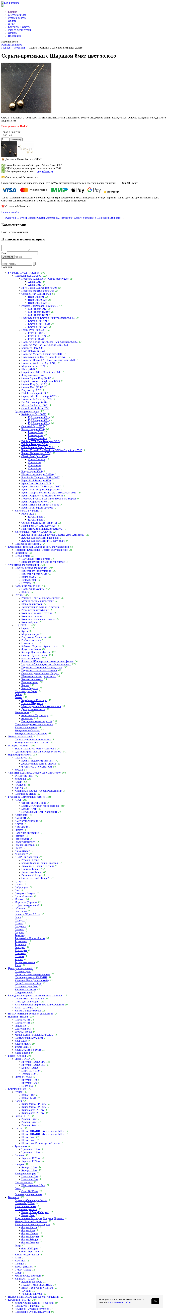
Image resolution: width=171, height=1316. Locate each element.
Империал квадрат (25, 1173)
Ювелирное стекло (25, 793)
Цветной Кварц (30, 869)
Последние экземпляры (28, 543)
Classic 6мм (34, 465)
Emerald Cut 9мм (37, 320)
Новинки (19, 47)
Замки (18, 697)
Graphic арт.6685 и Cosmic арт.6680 (41, 372)
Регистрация (8, 44)
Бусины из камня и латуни (36, 613)
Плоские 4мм (22, 1022)
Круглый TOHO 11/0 (33, 1061)
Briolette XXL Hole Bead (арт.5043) (40, 441)
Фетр (18, 1245)
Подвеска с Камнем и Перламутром (41, 667)
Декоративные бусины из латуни (40, 607)
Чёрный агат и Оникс (33, 802)
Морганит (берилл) (26, 902)
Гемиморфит (22, 838)
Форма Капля (29, 1227)
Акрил (19, 781)
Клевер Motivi (23, 1043)
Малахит (20, 899)
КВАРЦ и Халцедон (26, 857)
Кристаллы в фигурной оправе (32, 1224)
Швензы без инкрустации (36, 570)
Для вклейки (28, 579)
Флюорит (20, 947)
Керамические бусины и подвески (34, 1302)
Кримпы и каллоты (26, 727)
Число (18, 256)
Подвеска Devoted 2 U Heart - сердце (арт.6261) (48, 360)
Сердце (25, 628)
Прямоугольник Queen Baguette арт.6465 (44, 357)
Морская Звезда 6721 (33, 366)
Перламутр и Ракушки (27, 1305)
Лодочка (19, 1155)
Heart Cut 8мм (36, 296)
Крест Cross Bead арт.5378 (36, 483)
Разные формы (29, 682)
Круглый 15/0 (29, 1082)
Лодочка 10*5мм (30, 1158)
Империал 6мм (29, 1176)
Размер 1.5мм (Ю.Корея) (35, 1212)
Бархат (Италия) (24, 1266)
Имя (3, 253)
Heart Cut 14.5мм (37, 302)
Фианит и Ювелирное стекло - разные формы (47, 661)
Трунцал (26, 1290)
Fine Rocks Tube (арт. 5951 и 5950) (40, 477)
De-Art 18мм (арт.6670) (34, 402)
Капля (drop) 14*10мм (33, 1103)
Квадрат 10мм (29, 1167)
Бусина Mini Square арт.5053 (37, 507)
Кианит (19, 884)
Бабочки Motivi (23, 1031)
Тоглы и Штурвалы (32, 703)
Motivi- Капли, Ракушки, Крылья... (34, 1034)
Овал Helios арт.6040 (33, 351)
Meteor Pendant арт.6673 (34, 405)
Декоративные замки (33, 709)
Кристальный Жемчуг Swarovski (33, 531)
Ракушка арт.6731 (31, 390)
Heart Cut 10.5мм (37, 299)
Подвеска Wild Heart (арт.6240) (38, 363)
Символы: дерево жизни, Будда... (40, 673)
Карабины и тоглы (25, 989)
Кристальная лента (25, 1206)
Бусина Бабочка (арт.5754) (36, 453)
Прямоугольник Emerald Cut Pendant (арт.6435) (47, 317)
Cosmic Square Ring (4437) (36, 378)
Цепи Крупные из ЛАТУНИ (31, 977)
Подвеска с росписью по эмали (39, 670)
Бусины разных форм (27, 411)
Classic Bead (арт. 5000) (34, 456)
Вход (19, 44)
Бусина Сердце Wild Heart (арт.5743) (42, 495)
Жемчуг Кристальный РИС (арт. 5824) (43, 540)
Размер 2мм (28, 1215)
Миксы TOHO (29, 1067)
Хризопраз (21, 950)
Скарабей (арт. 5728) (33, 426)
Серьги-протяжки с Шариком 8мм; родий (97, 217)
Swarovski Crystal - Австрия (24, 272)
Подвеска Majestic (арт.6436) (37, 290)
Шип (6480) (28, 369)
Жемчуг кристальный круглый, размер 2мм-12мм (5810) (53, 534)
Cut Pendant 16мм (38, 314)
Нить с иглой (22, 555)
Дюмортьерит (22, 851)
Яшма (18, 965)
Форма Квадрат (30, 1236)
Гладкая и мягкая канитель (36, 1284)
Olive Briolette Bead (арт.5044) (38, 447)
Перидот (20, 920)
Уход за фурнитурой (19, 29)
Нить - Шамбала (24, 1007)
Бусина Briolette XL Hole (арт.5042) (41, 486)
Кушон (19, 1091)
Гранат (18, 847)
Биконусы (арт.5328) (33, 429)
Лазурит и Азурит (25, 893)
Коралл (19, 769)
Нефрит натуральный (27, 905)
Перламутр (21, 757)
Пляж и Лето (28, 643)
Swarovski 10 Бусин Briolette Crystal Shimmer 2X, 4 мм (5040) (39, 217)
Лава (17, 890)
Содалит (19, 932)
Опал (18, 917)
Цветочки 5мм (23, 1028)
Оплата (12, 20)
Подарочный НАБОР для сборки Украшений (33, 1296)
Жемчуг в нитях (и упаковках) (32, 742)
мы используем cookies (119, 1302)
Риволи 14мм (29, 1125)
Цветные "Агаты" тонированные (40, 805)
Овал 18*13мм (29, 1191)
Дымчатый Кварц (31, 872)
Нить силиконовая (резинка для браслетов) (39, 1004)
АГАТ (18, 799)
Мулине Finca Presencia (28, 1275)
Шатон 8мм (28, 1140)
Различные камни (25, 962)
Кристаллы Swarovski (27, 510)
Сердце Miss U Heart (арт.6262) (38, 396)
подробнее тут (45, 171)
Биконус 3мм (35, 432)
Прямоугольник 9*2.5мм (29, 1037)
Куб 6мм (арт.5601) (39, 420)
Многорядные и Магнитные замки (41, 706)
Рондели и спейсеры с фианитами (40, 598)
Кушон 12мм (28, 1097)
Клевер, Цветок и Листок (35, 652)
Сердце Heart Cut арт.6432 (36, 293)
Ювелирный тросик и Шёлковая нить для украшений (38, 546)
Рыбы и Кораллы (31, 640)
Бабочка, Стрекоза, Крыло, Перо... (40, 646)
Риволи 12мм (29, 1122)
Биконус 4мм (35, 435)
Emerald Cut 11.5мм (39, 323)
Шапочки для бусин (26, 691)
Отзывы (12, 32)
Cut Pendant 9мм (37, 308)
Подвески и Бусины (32, 588)
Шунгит (19, 956)
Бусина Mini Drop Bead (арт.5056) (40, 489)
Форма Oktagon (30, 1242)
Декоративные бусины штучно (38, 763)
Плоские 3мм (22, 1019)
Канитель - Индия (25, 1278)
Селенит (19, 929)
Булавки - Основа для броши (31, 1200)
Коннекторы (22, 712)
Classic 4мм (34, 462)
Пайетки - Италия (18, 1016)
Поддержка (14, 35)
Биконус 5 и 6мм (37, 438)
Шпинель (20, 953)
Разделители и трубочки (35, 610)
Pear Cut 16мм (36, 338)
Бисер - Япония (17, 1055)
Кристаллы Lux (17, 1088)
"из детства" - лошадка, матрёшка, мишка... (46, 664)
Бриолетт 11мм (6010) (33, 348)
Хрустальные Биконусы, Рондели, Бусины (39, 1218)
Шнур (18, 1272)
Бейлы (18, 694)
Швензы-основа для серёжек (31, 567)
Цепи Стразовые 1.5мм (28, 983)
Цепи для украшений (20, 968)
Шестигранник (24, 1182)
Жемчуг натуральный (20, 736)
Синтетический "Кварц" (35, 878)
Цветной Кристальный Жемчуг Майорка (38, 751)
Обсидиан (20, 908)
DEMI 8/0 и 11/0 (30, 1070)
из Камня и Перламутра (34, 715)
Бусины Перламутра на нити (37, 760)
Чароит (19, 959)
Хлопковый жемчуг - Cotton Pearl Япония (38, 790)
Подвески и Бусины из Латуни (32, 1311)
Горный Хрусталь (25, 844)
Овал (18, 1188)
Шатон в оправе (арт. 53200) (37, 474)
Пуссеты (26, 582)
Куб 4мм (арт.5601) (39, 417)
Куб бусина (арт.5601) (33, 414)
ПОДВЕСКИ (22, 625)
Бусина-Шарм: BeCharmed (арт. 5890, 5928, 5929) (49, 492)
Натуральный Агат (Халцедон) (39, 811)
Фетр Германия (30, 1251)
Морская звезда (30, 634)
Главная (12, 11)
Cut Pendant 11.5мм (39, 311)
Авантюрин (21, 814)
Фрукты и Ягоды (31, 649)
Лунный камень (24, 896)
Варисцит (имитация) (27, 832)
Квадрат (19, 1164)
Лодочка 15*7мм (30, 1161)
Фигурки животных (32, 375)
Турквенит (21, 941)
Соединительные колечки (29, 998)
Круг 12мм (21, 1040)
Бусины (19, 594)
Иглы (18, 1257)
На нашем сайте (10, 212)
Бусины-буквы (29, 622)
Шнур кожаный (24, 992)
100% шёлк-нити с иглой (35, 558)
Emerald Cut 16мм (38, 326)
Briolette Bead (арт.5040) (34, 444)
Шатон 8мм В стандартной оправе (41, 1143)
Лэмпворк (20, 784)
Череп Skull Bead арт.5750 (36, 480)
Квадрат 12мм (29, 1170)
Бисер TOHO (22, 1058)
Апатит (19, 823)
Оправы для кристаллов (28, 1194)
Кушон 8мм (28, 1094)
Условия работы (17, 17)
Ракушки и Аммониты (34, 637)
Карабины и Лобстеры (34, 700)
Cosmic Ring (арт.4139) (34, 384)
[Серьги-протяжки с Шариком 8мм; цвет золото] (26, 111)
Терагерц (20, 935)
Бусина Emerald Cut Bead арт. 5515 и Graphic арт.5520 (51, 450)
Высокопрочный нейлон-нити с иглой (43, 561)
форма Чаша (22, 1046)
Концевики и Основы (27, 730)
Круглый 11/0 (29, 1079)
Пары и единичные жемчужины (33, 739)
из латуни (27, 718)
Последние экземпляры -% (36, 721)
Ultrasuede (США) (25, 1203)
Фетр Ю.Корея (29, 1248)
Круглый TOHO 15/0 (33, 1064)
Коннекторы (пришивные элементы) (42, 528)
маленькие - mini (30, 658)
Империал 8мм (29, 1179)
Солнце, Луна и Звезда (34, 655)
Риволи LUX (22, 1116)
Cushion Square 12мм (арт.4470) (39, 522)
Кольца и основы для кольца (31, 733)
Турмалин (20, 944)
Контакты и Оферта (19, 26)
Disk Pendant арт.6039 (33, 393)
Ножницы (20, 1260)
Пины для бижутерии (27, 1001)
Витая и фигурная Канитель (37, 1287)
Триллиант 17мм (30, 1152)
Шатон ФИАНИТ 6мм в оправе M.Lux (43, 1131)
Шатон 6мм (28, 1137)
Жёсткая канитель (31, 1281)
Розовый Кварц (30, 860)
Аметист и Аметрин (26, 820)
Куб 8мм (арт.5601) (39, 423)
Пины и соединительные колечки (34, 724)
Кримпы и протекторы (28, 1010)
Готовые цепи (23, 971)
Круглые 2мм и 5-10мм (28, 1049)
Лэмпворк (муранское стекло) (32, 1308)
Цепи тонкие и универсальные (32, 974)
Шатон (19, 1128)
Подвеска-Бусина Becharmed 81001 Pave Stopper (48, 498)
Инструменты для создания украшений (30, 1013)
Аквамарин (21, 826)
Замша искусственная (27, 1254)
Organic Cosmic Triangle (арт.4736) (40, 381)
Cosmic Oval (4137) (32, 387)
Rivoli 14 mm (35, 519)
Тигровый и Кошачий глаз (30, 938)
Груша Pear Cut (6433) (33, 329)
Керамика (20, 778)
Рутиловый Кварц (31, 875)
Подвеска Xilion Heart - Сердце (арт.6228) (44, 278)
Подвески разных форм (28, 275)
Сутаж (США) (23, 1269)
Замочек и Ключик (32, 679)
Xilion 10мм (34, 281)
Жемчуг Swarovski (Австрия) (31, 1221)
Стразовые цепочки (26, 1209)
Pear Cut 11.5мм (37, 335)
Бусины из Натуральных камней (26, 796)
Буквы (25, 685)
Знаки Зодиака (29, 688)
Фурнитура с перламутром (36, 766)
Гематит (19, 835)
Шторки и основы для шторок (38, 676)
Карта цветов (22, 1052)
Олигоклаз (21, 911)
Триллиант (21, 1146)
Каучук (19, 787)
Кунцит (19, 881)
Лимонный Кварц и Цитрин (37, 866)
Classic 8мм (34, 468)
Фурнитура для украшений (23, 564)
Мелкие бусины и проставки (37, 601)
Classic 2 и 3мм (36, 459)
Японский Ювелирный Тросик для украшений (41, 549)
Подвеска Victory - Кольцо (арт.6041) (42, 354)
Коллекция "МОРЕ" (19, 1299)
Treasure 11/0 (28, 1073)
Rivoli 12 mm (35, 516)
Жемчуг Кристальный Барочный (40, 537)
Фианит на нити (24, 775)
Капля (18, 1100)
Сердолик (20, 926)
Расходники (21, 552)
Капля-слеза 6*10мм (32, 1110)
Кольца (25, 591)
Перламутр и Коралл (20, 754)
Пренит (19, 923)
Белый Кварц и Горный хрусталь (40, 863)
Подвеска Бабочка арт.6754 (36, 399)
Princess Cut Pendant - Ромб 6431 (39, 305)
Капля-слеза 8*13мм (32, 1113)
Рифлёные (20, 1025)
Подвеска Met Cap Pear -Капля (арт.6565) (44, 345)
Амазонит (20, 817)
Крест (24, 631)
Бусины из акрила (31, 616)
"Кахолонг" (21, 854)
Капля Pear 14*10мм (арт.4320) (38, 525)
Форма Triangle (29, 1239)
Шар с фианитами (31, 604)
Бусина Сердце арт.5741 (35, 501)
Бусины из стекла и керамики (38, 619)
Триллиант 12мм (30, 1149)
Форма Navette (29, 1233)
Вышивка (13, 1197)
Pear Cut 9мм (35, 332)
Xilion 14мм (34, 284)
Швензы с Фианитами (34, 573)
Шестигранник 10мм (33, 1185)
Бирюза (19, 829)
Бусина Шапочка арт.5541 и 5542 (40, 504)
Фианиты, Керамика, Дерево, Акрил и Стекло (34, 772)
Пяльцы (19, 1263)
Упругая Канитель (31, 1293)
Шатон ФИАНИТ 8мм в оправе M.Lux (43, 1134)
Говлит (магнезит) (25, 841)
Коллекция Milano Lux (27, 585)
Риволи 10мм (29, 1119)
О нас (11, 23)
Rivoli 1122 (27, 513)
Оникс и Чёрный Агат (27, 914)
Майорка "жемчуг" (19, 745)
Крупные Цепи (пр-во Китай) (32, 980)
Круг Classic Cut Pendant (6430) (39, 287)
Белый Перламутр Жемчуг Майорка (35, 748)
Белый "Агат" (29, 808)
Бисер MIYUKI (23, 1076)
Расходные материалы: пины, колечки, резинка (35, 995)
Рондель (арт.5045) (32, 471)
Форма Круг (28, 1230)
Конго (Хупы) (29, 576)
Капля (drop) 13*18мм (33, 1107)
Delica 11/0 (27, 1085)
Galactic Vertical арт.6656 (35, 408)
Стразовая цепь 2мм (26, 986)
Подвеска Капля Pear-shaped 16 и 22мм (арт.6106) (49, 342)
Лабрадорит (21, 887)
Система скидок (17, 14)
